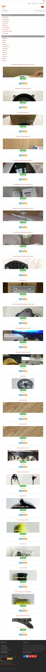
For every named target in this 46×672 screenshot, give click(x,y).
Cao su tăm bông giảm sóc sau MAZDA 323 (23, 591)
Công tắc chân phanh (23, 400)
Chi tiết (21, 83)
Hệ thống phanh (5, 19)
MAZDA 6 (4, 42)
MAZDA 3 (4, 40)
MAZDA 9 (4, 60)
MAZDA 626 (4, 54)
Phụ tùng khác (5, 33)
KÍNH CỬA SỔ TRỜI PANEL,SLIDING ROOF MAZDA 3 (23, 160)
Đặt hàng (29, 3)
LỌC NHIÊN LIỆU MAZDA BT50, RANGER (23, 328)
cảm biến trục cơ (23, 543)
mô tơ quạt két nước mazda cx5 (23, 448)
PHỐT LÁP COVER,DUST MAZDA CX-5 (23, 136)
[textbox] (22, 1)
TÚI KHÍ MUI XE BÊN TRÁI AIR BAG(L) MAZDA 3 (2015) (23, 232)
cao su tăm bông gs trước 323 (23, 519)
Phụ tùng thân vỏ (5, 29)
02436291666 (42, 3)
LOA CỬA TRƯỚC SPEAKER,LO (23, 112)
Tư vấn (37, 3)
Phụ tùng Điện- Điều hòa (7, 31)
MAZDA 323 (4, 44)
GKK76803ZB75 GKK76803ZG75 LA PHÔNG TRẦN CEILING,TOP (23, 64)
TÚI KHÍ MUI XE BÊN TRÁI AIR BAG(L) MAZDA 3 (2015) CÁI (23, 208)
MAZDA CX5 (4, 38)
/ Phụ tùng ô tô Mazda (41, 10)
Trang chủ (36, 10)
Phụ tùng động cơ (5, 27)
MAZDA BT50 (5, 48)
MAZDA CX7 (4, 50)
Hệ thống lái (4, 25)
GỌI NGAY (23, 78)
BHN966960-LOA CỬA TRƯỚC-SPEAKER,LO (23, 88)
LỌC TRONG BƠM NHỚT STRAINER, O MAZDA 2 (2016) (23, 256)
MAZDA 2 (4, 58)
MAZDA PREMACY (5, 46)
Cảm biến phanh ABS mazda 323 (23, 471)
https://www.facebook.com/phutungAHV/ (8, 664)
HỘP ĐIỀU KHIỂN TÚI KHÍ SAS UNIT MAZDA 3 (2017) (23, 184)
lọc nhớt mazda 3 (23, 376)
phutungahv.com (4, 660)
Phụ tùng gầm (5, 17)
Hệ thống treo (5, 23)
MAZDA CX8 (4, 56)
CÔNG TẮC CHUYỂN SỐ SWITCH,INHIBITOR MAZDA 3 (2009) (23, 304)
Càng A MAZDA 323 (23, 495)
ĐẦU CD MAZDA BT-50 (23, 280)
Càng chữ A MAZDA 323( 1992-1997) (23, 615)
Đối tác (33, 3)
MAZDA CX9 (4, 52)
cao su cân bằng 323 (23, 567)
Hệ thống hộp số (5, 21)
